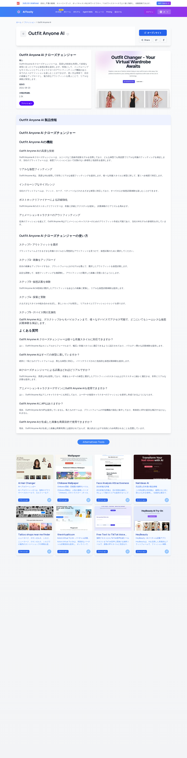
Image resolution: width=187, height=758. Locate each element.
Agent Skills (88, 12)
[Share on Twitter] (156, 40)
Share (147, 40)
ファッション (29, 22)
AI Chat (58, 11)
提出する (118, 12)
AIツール (67, 12)
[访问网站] (49, 500)
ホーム (18, 22)
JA (164, 12)
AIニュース (99, 12)
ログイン (149, 12)
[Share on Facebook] (163, 40)
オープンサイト (154, 32)
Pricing (109, 12)
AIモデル (76, 12)
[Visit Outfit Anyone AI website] (133, 79)
